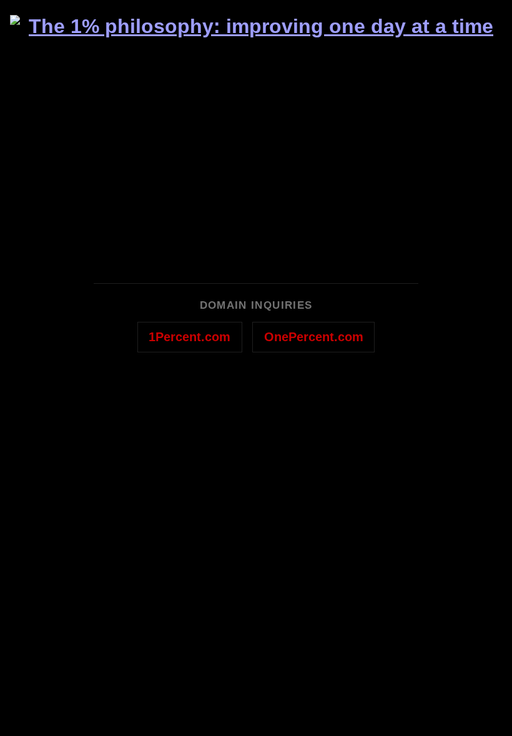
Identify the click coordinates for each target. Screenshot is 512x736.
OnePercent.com (313, 337)
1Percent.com (189, 337)
